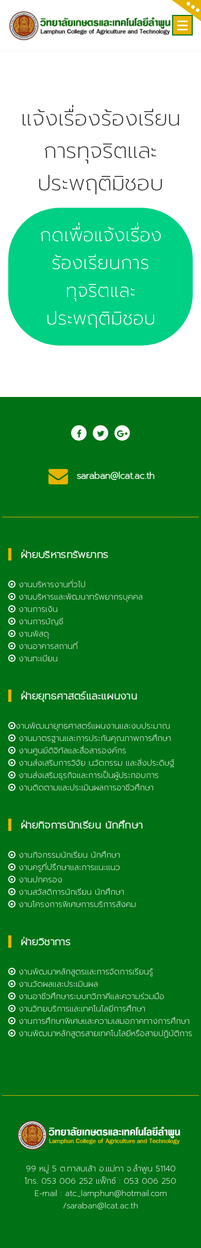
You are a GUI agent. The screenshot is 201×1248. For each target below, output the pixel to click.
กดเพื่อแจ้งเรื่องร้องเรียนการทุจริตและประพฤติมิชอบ (101, 276)
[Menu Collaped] (182, 25)
